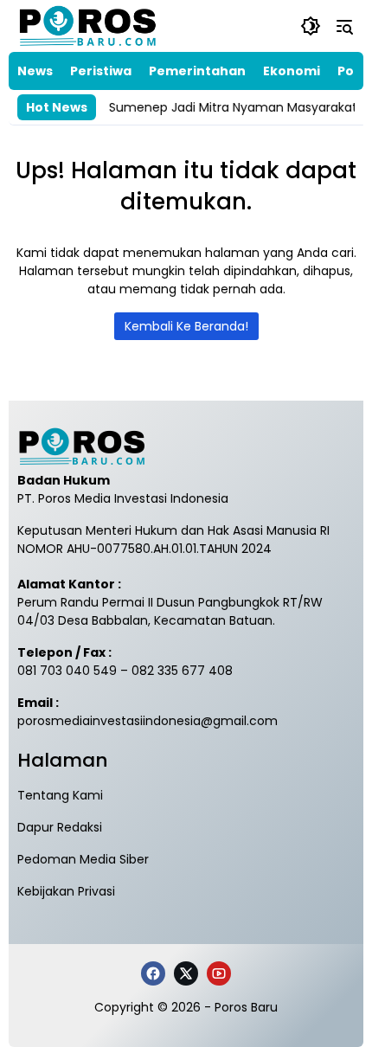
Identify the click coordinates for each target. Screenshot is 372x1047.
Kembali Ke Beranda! (186, 326)
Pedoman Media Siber (83, 859)
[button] (310, 26)
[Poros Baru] (87, 26)
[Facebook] (153, 973)
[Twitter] (186, 973)
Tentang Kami (60, 795)
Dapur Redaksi (59, 827)
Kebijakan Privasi (66, 891)
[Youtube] (219, 973)
